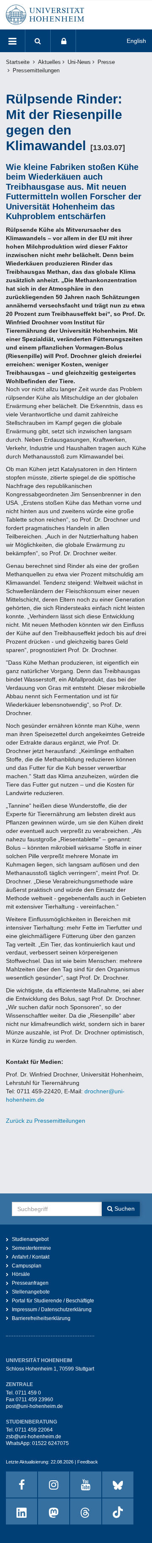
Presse (106, 62)
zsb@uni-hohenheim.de (33, 1437)
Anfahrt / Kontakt (30, 1257)
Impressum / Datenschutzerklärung (52, 1309)
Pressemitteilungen (36, 71)
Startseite (18, 62)
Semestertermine (31, 1248)
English (136, 40)
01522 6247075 (50, 1443)
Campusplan (26, 1266)
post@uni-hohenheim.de (34, 1406)
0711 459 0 (28, 1393)
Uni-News (79, 62)
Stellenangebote (31, 1292)
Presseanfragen (30, 1283)
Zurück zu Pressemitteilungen (45, 1120)
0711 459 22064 (34, 1430)
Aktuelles (49, 62)
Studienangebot (30, 1239)
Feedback (87, 1461)
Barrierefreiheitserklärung (41, 1318)
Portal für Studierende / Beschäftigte (53, 1301)
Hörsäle (21, 1274)
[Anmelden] (63, 40)
